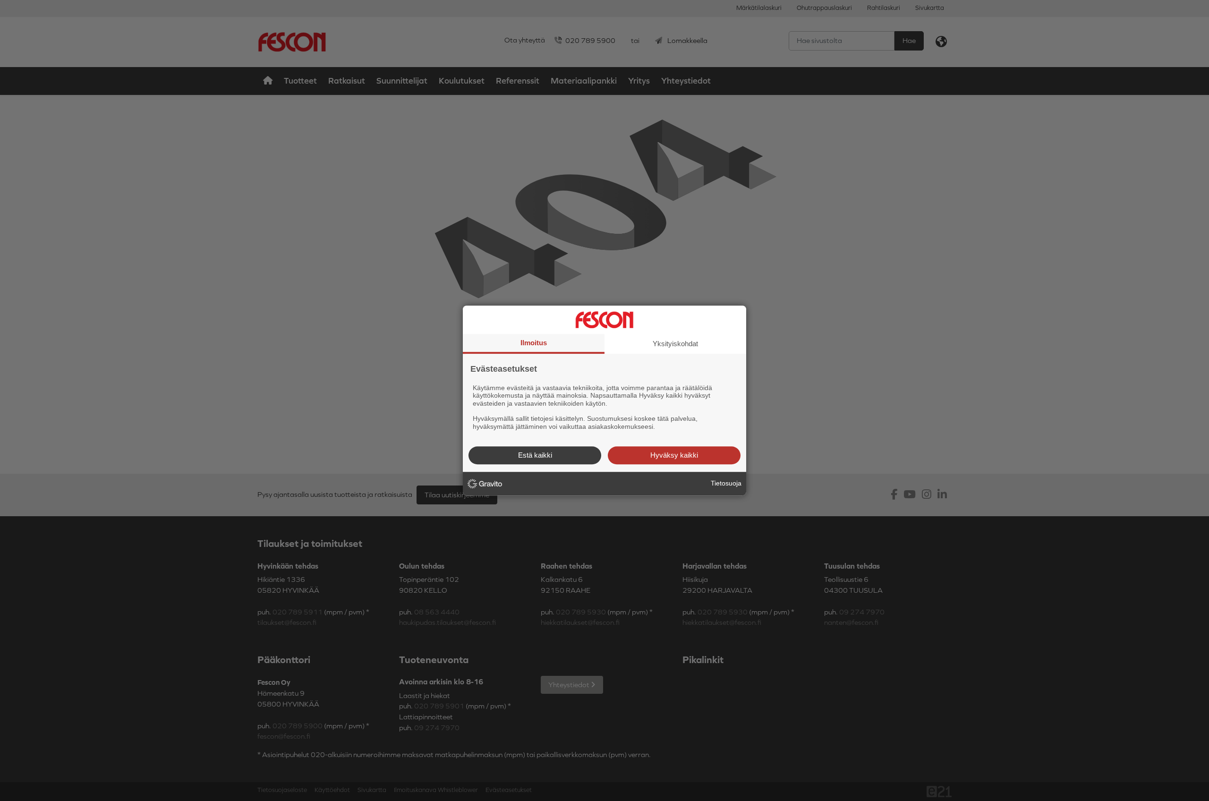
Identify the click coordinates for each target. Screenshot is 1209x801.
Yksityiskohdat (675, 344)
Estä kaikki (535, 455)
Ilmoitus (533, 343)
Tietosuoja (726, 483)
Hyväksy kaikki (674, 455)
